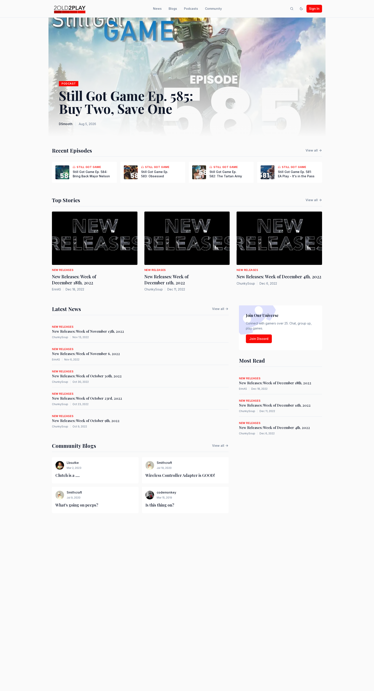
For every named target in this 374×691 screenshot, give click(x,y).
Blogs (173, 8)
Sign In (314, 8)
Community (213, 8)
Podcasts (191, 8)
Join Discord (258, 339)
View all (312, 150)
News (157, 8)
